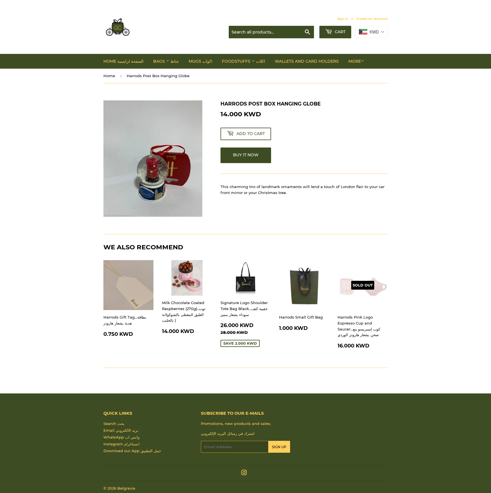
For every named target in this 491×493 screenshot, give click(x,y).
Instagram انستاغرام (121, 444)
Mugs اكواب (200, 61)
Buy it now (246, 154)
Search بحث (113, 423)
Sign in (342, 19)
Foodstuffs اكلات (243, 61)
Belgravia (126, 488)
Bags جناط (166, 61)
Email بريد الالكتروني (120, 430)
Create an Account (372, 19)
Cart (340, 31)
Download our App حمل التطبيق (132, 450)
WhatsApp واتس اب (121, 437)
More (354, 61)
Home (109, 75)
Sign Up (279, 447)
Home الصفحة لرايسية (123, 61)
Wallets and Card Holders (307, 61)
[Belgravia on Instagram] (244, 473)
